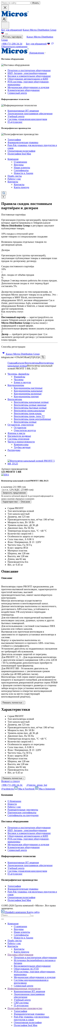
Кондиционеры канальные (28, 390)
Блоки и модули (22, 382)
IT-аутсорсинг (15, 122)
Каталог (20, 363)
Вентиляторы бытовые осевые (30, 407)
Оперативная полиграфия (21, 151)
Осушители (20, 427)
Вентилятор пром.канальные (29, 410)
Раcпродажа (14, 450)
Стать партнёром (13, 37)
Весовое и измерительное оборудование (29, 76)
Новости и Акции (23, 173)
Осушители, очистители (21, 424)
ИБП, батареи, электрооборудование (27, 73)
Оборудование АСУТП (26, 968)
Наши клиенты (22, 167)
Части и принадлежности (21, 441)
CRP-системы (21, 1002)
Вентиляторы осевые (25, 422)
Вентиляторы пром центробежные (32, 419)
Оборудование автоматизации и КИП (28, 79)
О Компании (14, 801)
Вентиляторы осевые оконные (30, 405)
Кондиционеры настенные (28, 388)
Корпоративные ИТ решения (23, 110)
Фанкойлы (19, 376)
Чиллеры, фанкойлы (18, 374)
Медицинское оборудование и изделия (28, 87)
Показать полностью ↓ (13, 702)
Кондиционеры (16, 385)
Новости (12, 804)
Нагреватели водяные (19, 436)
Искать (35, 3)
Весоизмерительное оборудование (32, 966)
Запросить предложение (14, 493)
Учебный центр (16, 116)
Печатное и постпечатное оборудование (29, 70)
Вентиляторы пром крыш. (28, 413)
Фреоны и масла (16, 433)
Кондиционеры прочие (26, 396)
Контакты (13, 181)
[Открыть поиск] (3, 193)
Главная (12, 363)
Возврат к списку (10, 781)
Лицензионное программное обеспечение (30, 113)
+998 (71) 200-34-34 (11, 43)
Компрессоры (21, 444)
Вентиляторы (32, 363)
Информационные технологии (24, 988)
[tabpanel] (29, 536)
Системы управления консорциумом (27, 119)
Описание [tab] (25, 502)
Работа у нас (14, 178)
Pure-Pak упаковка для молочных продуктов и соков (31, 1018)
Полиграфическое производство (25, 1008)
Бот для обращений (11, 30)
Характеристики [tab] (10, 502)
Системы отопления (18, 439)
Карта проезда (21, 187)
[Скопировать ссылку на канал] (43, 357)
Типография (14, 139)
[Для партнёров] (4, 19)
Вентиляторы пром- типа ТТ (29, 416)
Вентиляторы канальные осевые (31, 402)
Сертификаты (21, 170)
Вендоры (19, 164)
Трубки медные (22, 447)
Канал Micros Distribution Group (39, 30)
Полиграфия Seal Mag (19, 153)
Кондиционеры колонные (28, 393)
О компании (20, 162)
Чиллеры (18, 379)
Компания (13, 159)
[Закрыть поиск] (5, 8)
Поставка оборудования (20, 954)
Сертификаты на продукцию (23, 815)
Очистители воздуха (25, 430)
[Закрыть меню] (2, 919)
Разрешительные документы (23, 809)
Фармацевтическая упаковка (23, 142)
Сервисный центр (17, 93)
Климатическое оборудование (24, 90)
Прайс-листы (15, 176)
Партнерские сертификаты (22, 812)
